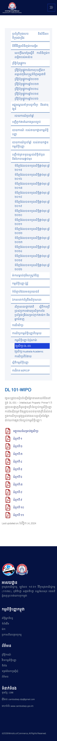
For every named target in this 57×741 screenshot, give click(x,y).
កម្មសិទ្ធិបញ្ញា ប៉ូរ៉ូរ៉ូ (20, 283)
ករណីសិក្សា (17, 325)
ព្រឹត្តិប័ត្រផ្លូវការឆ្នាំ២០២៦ (26, 99)
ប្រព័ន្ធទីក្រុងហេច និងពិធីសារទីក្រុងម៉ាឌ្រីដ (30, 36)
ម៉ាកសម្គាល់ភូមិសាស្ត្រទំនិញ (25, 275)
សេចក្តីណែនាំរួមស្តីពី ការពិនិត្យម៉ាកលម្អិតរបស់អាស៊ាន (32, 55)
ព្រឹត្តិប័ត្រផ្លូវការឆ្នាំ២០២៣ (27, 84)
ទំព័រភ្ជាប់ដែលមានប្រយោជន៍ (25, 291)
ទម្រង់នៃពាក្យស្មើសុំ (10, 671)
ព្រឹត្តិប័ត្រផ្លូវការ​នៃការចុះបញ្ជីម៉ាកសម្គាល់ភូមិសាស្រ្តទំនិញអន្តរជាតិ (30, 72)
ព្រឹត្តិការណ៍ (6, 655)
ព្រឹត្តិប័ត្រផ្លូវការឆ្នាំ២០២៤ (26, 89)
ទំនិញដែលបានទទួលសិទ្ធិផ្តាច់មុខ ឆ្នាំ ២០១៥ (32, 168)
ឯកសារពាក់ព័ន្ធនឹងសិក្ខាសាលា (26, 300)
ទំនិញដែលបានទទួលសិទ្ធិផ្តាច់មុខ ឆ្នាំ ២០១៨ (32, 195)
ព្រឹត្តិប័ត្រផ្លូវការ (19, 63)
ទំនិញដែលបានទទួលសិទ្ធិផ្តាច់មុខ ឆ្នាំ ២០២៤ (32, 249)
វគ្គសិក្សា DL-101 (23, 346)
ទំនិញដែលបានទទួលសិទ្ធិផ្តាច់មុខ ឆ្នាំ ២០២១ (32, 222)
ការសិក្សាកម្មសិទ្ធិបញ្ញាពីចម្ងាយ (26, 333)
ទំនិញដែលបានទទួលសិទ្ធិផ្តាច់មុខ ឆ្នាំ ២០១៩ (32, 204)
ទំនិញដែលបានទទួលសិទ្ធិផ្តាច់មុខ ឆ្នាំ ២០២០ (32, 213)
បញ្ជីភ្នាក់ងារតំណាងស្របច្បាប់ (26, 122)
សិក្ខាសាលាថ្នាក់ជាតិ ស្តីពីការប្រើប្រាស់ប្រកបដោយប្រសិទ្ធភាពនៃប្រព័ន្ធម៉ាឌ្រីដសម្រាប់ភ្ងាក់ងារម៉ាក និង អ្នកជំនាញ (32, 313)
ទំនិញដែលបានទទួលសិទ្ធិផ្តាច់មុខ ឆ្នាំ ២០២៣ (32, 240)
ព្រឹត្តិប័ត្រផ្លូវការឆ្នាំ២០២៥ (26, 94)
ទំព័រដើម (5, 624)
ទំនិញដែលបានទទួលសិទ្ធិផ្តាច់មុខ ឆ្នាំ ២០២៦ (32, 267)
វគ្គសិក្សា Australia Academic (29, 351)
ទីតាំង (4, 666)
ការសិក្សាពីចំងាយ (23, 356)
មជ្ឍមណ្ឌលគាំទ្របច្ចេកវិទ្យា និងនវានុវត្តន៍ (30, 107)
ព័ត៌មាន (5, 677)
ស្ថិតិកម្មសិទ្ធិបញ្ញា (20, 362)
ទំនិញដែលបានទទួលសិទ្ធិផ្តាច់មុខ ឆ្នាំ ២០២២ (32, 231)
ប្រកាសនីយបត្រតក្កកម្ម (12, 635)
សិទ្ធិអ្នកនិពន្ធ (7, 618)
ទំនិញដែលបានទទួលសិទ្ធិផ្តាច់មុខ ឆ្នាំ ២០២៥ (32, 258)
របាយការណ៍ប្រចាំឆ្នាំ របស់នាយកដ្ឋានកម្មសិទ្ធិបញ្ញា (30, 144)
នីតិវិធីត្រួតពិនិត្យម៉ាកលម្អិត (25, 46)
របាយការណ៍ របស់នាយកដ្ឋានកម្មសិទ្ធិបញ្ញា (30, 132)
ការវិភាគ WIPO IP (21, 370)
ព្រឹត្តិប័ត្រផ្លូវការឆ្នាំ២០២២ (27, 79)
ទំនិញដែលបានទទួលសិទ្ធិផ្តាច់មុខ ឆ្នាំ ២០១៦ (32, 177)
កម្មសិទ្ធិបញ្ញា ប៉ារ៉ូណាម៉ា (26, 340)
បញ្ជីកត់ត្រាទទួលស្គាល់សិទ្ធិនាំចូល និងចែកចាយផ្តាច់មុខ (28, 156)
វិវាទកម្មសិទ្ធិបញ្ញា (9, 660)
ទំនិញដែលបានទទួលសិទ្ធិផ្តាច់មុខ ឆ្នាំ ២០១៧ (32, 186)
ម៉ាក (3, 629)
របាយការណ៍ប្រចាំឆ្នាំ (24, 116)
